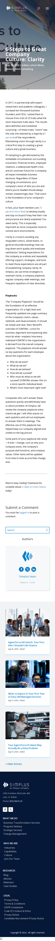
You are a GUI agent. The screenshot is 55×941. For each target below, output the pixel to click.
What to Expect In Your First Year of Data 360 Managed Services (26, 695)
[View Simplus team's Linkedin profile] (33, 569)
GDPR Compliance (13, 907)
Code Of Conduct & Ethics (17, 911)
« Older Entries (14, 764)
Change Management (15, 833)
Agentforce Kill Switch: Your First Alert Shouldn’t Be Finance (26, 644)
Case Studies (10, 886)
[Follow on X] (10, 809)
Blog (6, 875)
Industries (9, 847)
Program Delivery (13, 826)
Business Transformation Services (22, 822)
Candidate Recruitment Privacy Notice (24, 918)
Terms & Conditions (14, 903)
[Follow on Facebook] (5, 809)
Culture (8, 855)
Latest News (37, 65)
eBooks (8, 878)
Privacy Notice (11, 914)
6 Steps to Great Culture (34, 486)
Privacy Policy (11, 900)
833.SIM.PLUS (16, 801)
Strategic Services (13, 830)
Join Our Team (12, 858)
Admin (25, 65)
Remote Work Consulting (19, 69)
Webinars (9, 882)
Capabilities (10, 851)
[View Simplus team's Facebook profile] (21, 569)
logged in (24, 512)
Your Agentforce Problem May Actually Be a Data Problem (25, 747)
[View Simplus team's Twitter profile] (27, 569)
